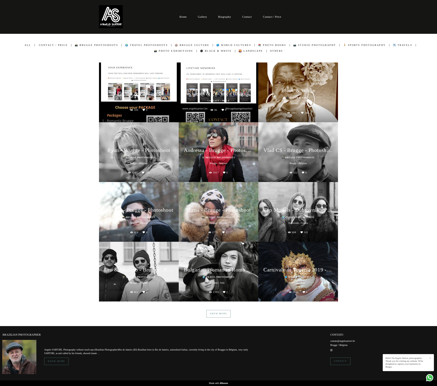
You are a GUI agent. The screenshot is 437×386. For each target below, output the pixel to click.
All (28, 45)
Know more (56, 361)
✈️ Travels (402, 45)
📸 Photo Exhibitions (173, 51)
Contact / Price (272, 16)
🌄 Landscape (251, 51)
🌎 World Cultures (233, 45)
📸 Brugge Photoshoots (96, 45)
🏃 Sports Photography (364, 45)
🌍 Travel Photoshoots (146, 45)
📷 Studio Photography (314, 45)
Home (183, 16)
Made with (218, 383)
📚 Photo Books (272, 45)
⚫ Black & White (216, 51)
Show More (218, 314)
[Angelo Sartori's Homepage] (111, 17)
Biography (224, 16)
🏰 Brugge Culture (192, 45)
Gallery (202, 16)
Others (276, 51)
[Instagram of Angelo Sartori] (331, 350)
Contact (247, 16)
